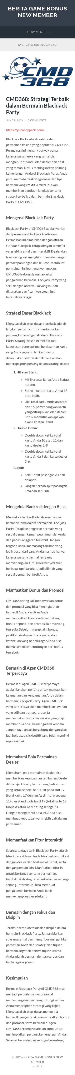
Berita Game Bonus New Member (37, 11)
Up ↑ (39, 1066)
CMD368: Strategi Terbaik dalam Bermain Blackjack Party (37, 105)
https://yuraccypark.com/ (25, 130)
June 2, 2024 (15, 120)
